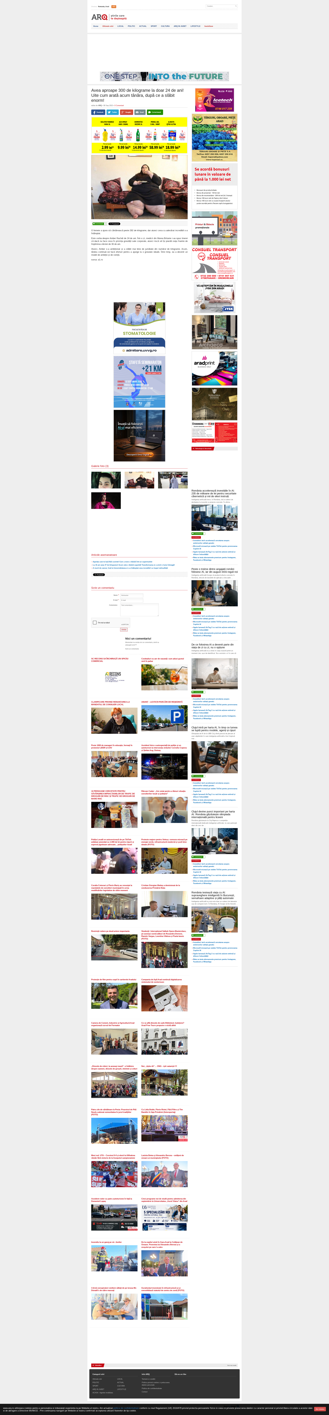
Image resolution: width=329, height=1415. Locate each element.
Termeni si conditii (148, 1379)
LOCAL (120, 26)
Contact (145, 1392)
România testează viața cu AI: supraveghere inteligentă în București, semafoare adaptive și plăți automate (213, 895)
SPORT (154, 26)
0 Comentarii (119, 105)
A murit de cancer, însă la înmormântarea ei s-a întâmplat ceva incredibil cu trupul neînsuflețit (130, 568)
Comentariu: (113, 605)
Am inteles (320, 1409)
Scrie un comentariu (132, 649)
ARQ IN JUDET (180, 26)
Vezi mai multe (231, 1365)
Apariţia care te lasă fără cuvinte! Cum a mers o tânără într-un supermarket (122, 562)
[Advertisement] (164, 52)
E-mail (115, 600)
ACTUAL (143, 26)
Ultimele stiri (107, 26)
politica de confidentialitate (126, 1408)
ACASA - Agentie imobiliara (103, 1393)
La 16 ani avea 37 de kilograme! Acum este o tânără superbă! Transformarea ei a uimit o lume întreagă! (134, 565)
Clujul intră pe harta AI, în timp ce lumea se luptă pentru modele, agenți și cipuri (214, 729)
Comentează (99, 224)
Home (95, 26)
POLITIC (131, 26)
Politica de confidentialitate (152, 1388)
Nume (116, 595)
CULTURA (165, 26)
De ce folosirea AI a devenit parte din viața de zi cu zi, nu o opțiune (212, 646)
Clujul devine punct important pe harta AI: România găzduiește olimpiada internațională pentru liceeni (213, 814)
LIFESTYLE (195, 26)
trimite (124, 630)
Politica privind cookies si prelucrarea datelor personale (156, 1384)
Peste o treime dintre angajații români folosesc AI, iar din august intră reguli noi (214, 570)
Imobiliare (208, 26)
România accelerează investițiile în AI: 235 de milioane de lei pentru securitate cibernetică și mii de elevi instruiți (213, 493)
